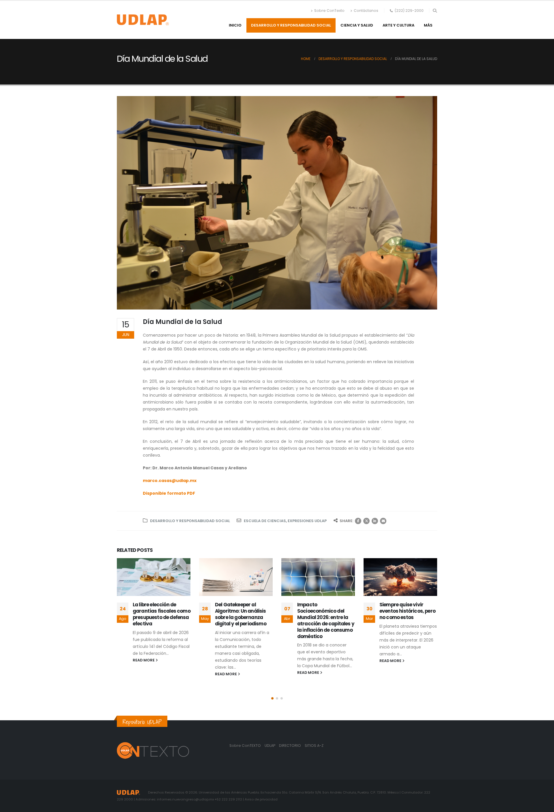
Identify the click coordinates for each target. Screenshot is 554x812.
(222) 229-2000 (409, 10)
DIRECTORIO (290, 745)
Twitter (366, 521)
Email (383, 521)
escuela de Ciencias (265, 521)
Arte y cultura (398, 25)
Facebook (358, 521)
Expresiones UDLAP (307, 521)
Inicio (235, 25)
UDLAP (270, 745)
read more (144, 660)
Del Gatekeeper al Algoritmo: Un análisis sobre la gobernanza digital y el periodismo (240, 614)
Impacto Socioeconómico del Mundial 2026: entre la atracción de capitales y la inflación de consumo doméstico (325, 620)
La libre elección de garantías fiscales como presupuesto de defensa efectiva (161, 614)
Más (428, 25)
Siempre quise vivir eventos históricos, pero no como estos (407, 611)
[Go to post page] (153, 577)
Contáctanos (366, 10)
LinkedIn (375, 521)
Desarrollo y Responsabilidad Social (291, 25)
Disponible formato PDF (169, 493)
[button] (434, 10)
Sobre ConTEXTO (245, 745)
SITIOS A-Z (314, 745)
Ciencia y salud (356, 25)
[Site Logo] (143, 19)
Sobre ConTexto (329, 10)
